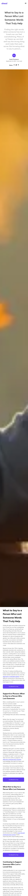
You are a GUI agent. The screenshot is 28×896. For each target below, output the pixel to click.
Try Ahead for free (13, 686)
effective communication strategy (12, 759)
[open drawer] (25, 3)
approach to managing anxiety (11, 676)
